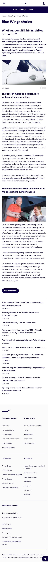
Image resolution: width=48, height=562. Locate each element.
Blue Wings (11, 16)
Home (4, 16)
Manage (22, 9)
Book (15, 9)
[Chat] (45, 558)
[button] (4, 3)
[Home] (24, 3)
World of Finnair (22, 16)
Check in (31, 9)
